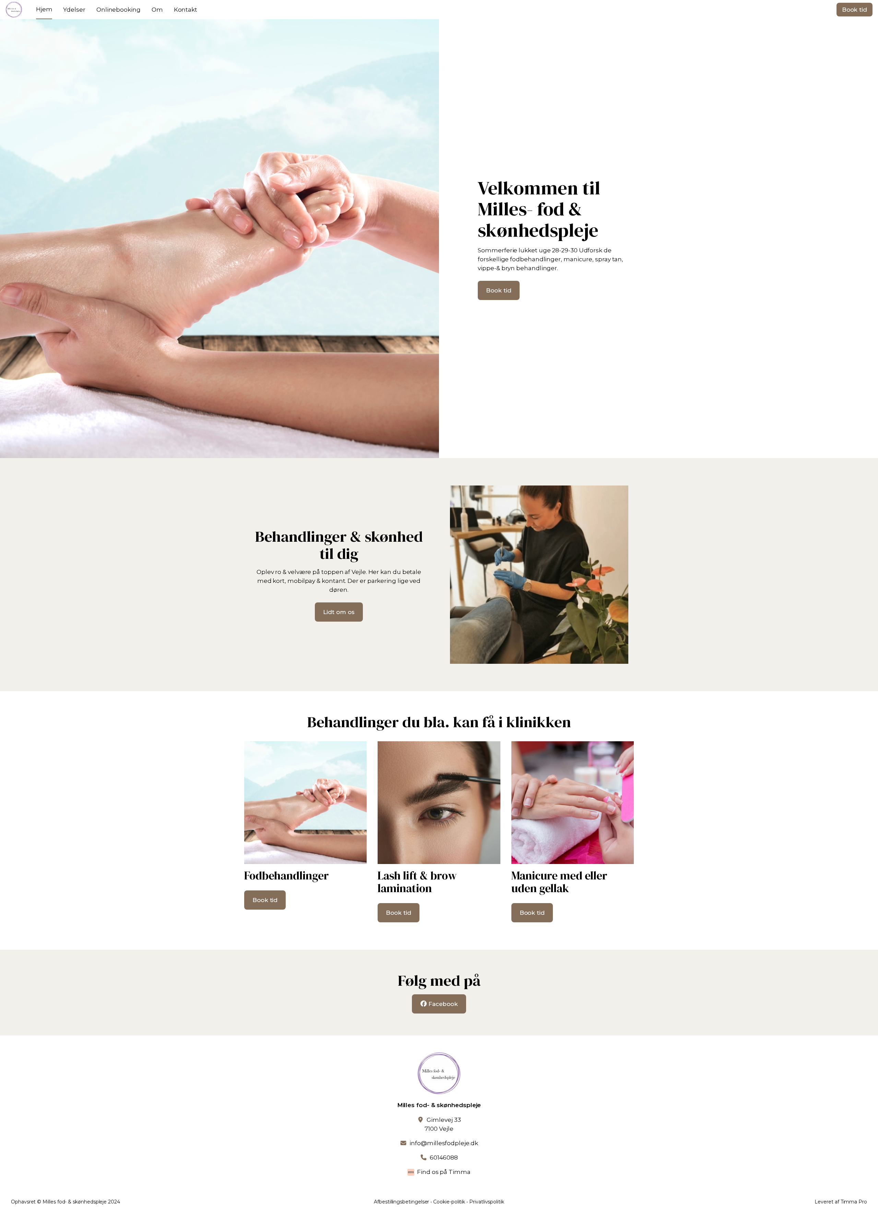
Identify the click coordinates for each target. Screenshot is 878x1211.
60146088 (444, 1157)
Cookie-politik (449, 1202)
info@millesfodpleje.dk (444, 1143)
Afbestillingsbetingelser (401, 1202)
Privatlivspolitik (486, 1202)
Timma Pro (854, 1202)
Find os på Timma (444, 1171)
